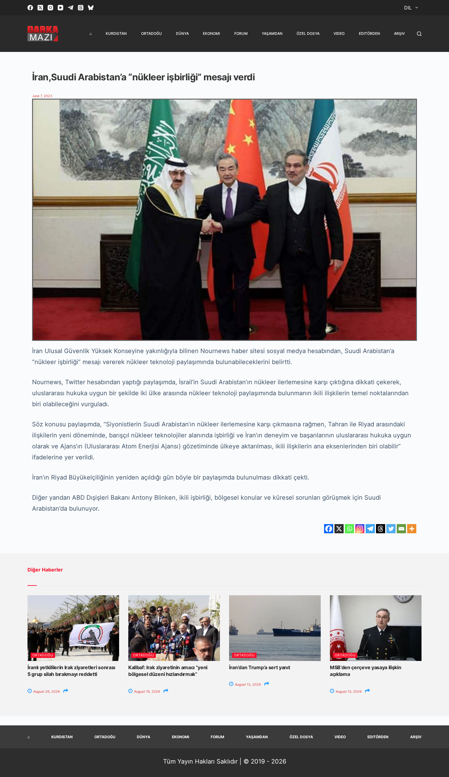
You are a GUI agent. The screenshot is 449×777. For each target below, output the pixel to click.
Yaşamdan (272, 33)
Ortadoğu (151, 33)
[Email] (401, 528)
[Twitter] (391, 528)
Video (339, 33)
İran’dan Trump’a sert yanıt (259, 667)
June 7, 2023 (42, 96)
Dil (408, 8)
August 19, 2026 (146, 691)
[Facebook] (30, 7)
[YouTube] (60, 7)
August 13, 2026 (247, 684)
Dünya (182, 33)
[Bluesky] (90, 7)
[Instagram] (50, 7)
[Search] (419, 33)
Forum (241, 33)
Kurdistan (116, 33)
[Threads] (80, 7)
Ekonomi (211, 33)
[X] (339, 528)
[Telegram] (70, 7)
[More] (411, 528)
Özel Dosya (308, 33)
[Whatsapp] (349, 528)
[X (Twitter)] (40, 7)
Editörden (369, 33)
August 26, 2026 (46, 691)
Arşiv (399, 33)
